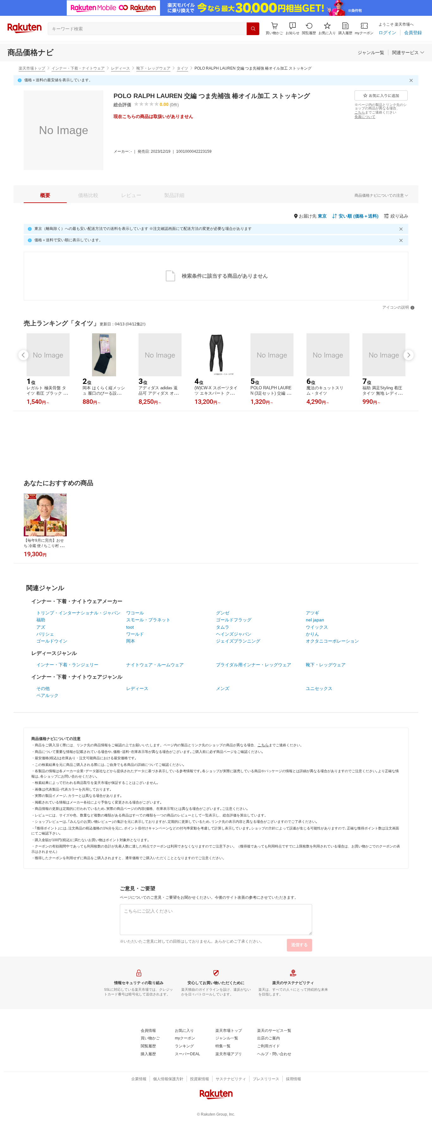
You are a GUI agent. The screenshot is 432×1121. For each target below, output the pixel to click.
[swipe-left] (23, 355)
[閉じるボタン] (412, 80)
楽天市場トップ (32, 68)
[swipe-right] (409, 355)
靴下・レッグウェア (153, 68)
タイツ (182, 68)
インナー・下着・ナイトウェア (78, 68)
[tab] (45, 195)
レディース (120, 68)
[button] (292, 28)
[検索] (253, 28)
